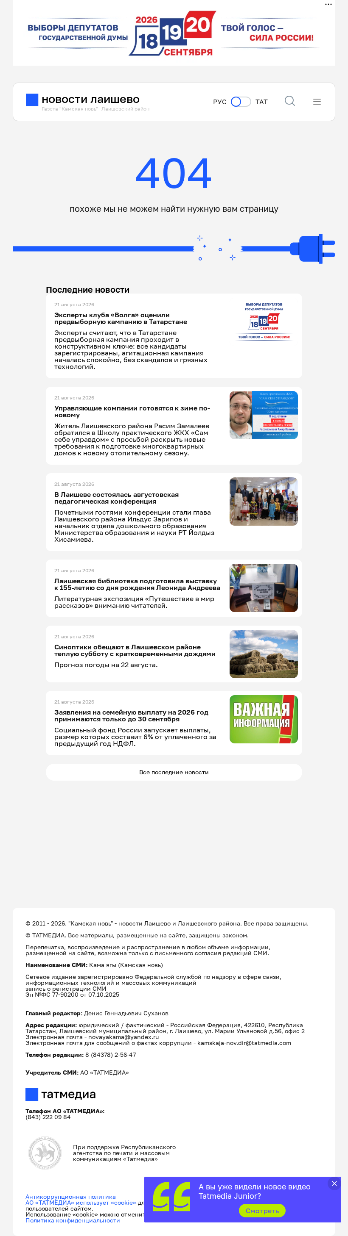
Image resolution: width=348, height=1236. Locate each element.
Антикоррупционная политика (70, 1196)
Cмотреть (262, 1210)
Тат (261, 102)
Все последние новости (174, 772)
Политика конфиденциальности (72, 1220)
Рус (220, 102)
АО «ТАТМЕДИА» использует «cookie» (80, 1202)
